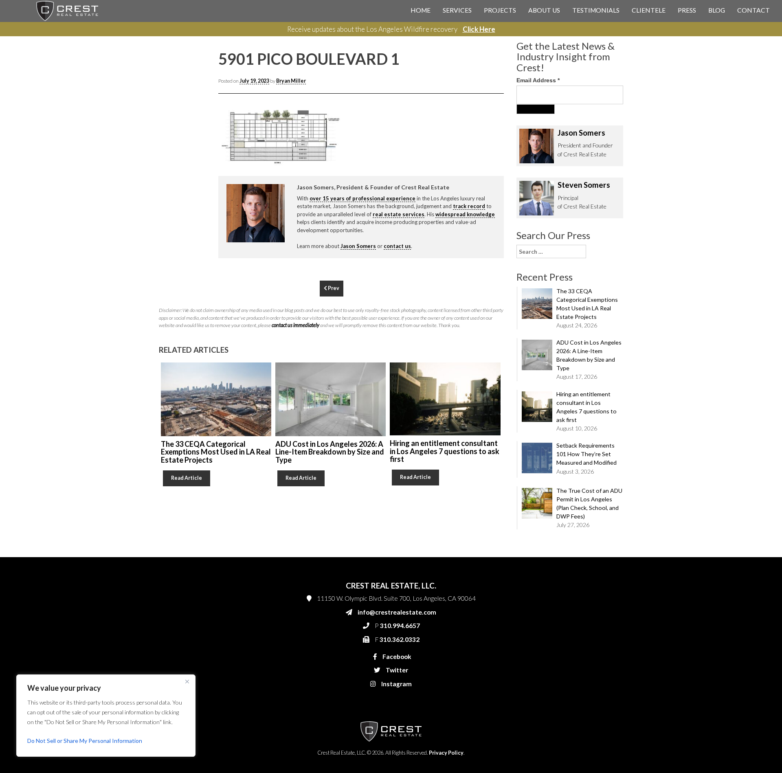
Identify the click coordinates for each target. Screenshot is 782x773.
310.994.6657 (484, 176)
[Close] (187, 681)
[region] (106, 715)
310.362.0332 (483, 192)
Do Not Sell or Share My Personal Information (84, 740)
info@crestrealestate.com (497, 159)
